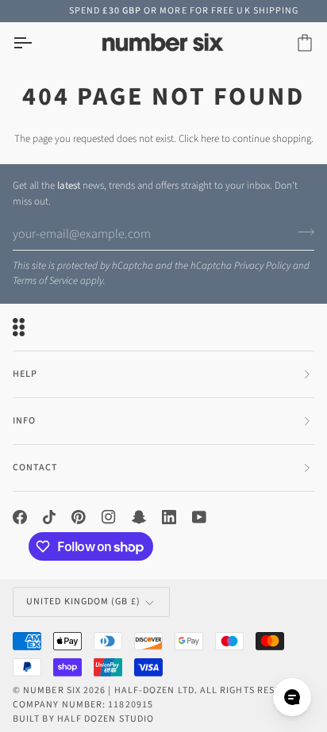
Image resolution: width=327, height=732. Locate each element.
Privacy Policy (262, 266)
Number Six (52, 690)
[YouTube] (199, 517)
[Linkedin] (169, 517)
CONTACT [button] (35, 467)
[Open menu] (36, 43)
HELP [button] (25, 374)
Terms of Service (45, 281)
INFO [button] (24, 420)
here (210, 139)
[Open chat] (292, 697)
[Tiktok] (49, 517)
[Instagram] (109, 517)
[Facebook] (20, 517)
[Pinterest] (78, 517)
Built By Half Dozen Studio (83, 719)
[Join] (301, 231)
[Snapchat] (139, 517)
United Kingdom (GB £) (83, 601)
